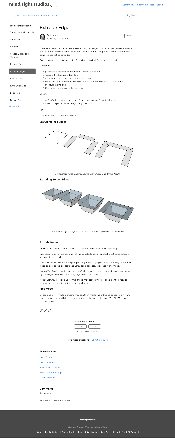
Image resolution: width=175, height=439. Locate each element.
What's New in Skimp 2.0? (53, 372)
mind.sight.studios (17, 15)
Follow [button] (129, 36)
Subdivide (15, 39)
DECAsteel (133, 432)
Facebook (41, 310)
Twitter (45, 310)
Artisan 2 (31, 15)
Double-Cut (119, 432)
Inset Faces (16, 78)
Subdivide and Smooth (22, 32)
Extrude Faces (17, 64)
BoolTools (106, 432)
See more (14, 106)
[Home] (29, 6)
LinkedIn (49, 310)
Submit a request (145, 5)
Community (128, 5)
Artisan (95, 432)
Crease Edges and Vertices (19, 55)
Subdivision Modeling (47, 15)
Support (54, 6)
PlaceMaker (84, 432)
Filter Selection (47, 377)
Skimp (40, 432)
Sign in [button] (160, 5)
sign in (49, 400)
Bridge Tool (16, 100)
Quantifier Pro (69, 432)
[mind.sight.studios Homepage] (87, 422)
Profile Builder (52, 432)
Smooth (14, 46)
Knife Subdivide (18, 85)
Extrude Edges (17, 71)
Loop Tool (15, 93)
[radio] (80, 326)
